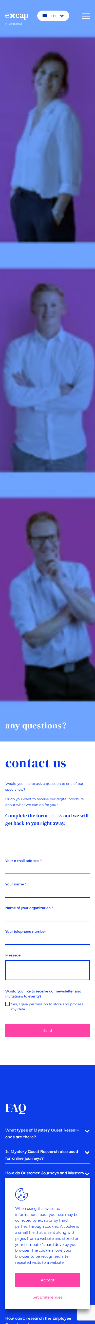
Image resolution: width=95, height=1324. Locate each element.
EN (53, 16)
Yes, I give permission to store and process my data (47, 1006)
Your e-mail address (23, 861)
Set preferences (48, 1297)
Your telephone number (25, 931)
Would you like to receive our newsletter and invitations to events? (43, 993)
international (21, 16)
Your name (15, 884)
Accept (47, 1280)
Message (13, 955)
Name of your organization (29, 908)
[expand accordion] (87, 1130)
